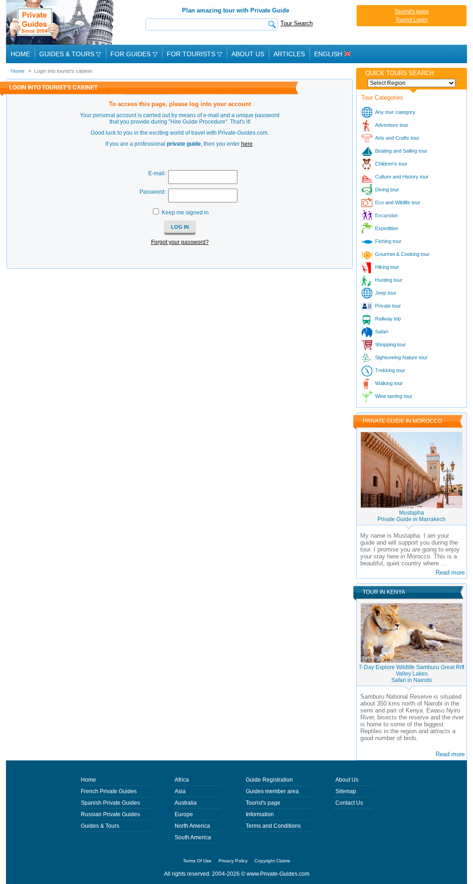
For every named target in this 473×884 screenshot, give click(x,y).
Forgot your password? (180, 242)
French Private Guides (109, 791)
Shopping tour (390, 344)
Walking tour (389, 383)
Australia (186, 803)
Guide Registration (269, 780)
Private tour (388, 306)
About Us (247, 54)
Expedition (386, 228)
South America (193, 837)
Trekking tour (390, 370)
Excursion (386, 215)
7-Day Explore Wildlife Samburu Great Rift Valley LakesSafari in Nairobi (411, 673)
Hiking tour (387, 267)
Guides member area (272, 791)
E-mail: (157, 173)
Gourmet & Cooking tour (402, 254)
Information (260, 814)
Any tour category (395, 112)
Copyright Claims (272, 860)
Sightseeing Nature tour (401, 357)
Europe (184, 814)
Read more (450, 572)
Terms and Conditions (273, 826)
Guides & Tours (100, 826)
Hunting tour (388, 280)
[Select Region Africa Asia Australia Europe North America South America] (411, 83)
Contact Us (349, 803)
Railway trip (388, 318)
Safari (381, 331)
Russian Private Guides (110, 814)
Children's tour (391, 163)
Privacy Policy (233, 860)
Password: (152, 192)
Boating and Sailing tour (401, 151)
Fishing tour (388, 241)
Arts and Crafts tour (397, 138)
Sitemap (345, 791)
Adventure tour (391, 125)
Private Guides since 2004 (60, 22)
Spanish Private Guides (110, 803)
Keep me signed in (185, 212)
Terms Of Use (197, 860)
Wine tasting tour (393, 396)
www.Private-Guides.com (278, 874)
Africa (182, 780)
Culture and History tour (402, 176)
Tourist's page (411, 11)
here (247, 144)
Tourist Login (411, 20)
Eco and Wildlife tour (397, 202)
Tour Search (296, 23)
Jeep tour (385, 293)
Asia (180, 791)
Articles (289, 54)
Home (20, 54)
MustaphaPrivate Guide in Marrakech (411, 516)
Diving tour (387, 189)
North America (192, 826)
